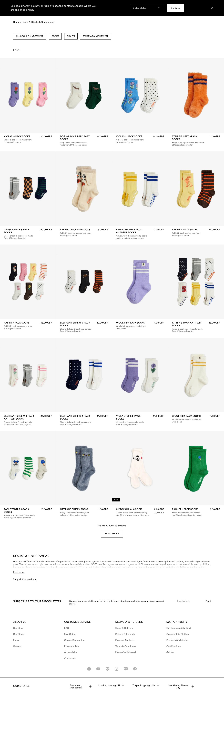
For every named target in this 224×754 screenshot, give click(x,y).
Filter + (16, 50)
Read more (18, 572)
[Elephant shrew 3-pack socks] (84, 327)
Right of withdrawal (125, 652)
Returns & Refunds (125, 634)
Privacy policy (71, 646)
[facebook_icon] (89, 669)
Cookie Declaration (74, 640)
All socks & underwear (29, 36)
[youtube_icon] (98, 669)
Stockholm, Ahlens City (178, 686)
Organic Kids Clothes (177, 634)
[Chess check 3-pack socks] (28, 233)
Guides (170, 652)
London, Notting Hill (109, 685)
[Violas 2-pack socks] (140, 139)
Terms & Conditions (125, 646)
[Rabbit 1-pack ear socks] (84, 232)
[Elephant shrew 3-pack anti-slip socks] (28, 420)
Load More (112, 533)
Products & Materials (177, 640)
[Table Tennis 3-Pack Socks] (28, 513)
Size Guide (70, 634)
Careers (17, 646)
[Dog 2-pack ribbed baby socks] (84, 140)
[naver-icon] (126, 669)
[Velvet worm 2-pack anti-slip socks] (140, 233)
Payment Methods (124, 640)
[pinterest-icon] (107, 669)
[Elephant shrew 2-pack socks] (84, 420)
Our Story (18, 628)
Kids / (25, 22)
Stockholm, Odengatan (76, 686)
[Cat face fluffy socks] (84, 512)
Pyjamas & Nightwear (95, 36)
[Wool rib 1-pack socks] (140, 326)
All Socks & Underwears (41, 22)
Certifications (173, 646)
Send (208, 601)
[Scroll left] (9, 95)
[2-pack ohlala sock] (140, 512)
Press (16, 640)
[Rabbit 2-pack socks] (196, 232)
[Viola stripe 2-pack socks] (140, 420)
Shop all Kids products (24, 579)
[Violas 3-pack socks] (28, 139)
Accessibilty (70, 652)
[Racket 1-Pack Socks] (196, 512)
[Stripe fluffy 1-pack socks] (196, 140)
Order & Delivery (124, 628)
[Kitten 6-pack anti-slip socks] (196, 327)
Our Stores (18, 634)
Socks (55, 36)
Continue (175, 8)
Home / (17, 22)
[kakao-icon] (135, 669)
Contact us (70, 658)
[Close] (212, 8)
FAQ (66, 628)
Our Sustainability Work (178, 628)
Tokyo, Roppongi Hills (143, 685)
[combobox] (146, 8)
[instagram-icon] (117, 669)
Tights (71, 36)
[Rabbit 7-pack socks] (28, 326)
